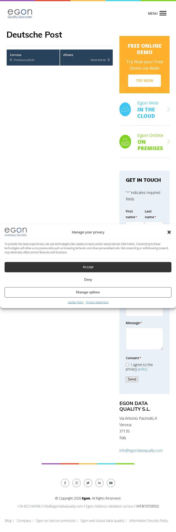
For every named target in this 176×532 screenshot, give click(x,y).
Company (24, 520)
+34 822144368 (28, 506)
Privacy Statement (97, 302)
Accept (88, 267)
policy (142, 369)
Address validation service (114, 506)
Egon (89, 506)
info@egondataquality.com (141, 450)
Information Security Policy (148, 520)
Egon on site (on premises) (55, 520)
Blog (8, 520)
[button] (169, 232)
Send (132, 379)
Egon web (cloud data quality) (102, 520)
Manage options (88, 292)
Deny (88, 279)
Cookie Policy (76, 302)
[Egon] (20, 13)
